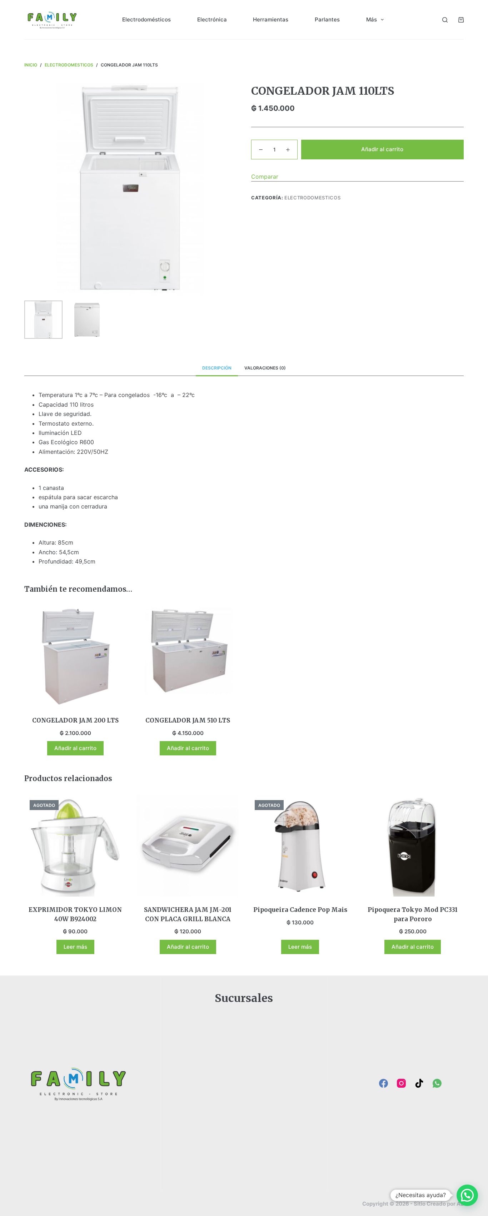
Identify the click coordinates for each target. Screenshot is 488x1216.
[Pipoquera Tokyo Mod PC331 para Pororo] (413, 846)
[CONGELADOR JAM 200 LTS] (75, 656)
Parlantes (327, 19)
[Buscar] (445, 20)
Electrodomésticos (146, 19)
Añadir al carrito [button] (75, 748)
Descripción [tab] (216, 368)
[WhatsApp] (437, 1083)
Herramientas (270, 19)
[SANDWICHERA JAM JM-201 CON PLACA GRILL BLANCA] (188, 846)
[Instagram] (401, 1083)
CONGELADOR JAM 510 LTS (187, 720)
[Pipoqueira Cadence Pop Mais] (300, 846)
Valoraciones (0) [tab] (265, 368)
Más (371, 19)
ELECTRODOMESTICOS (312, 197)
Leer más (75, 946)
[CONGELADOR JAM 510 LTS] (188, 656)
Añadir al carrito (382, 149)
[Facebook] (383, 1083)
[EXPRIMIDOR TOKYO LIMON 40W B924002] (75, 846)
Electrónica (212, 19)
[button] (467, 1195)
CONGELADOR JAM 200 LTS (75, 720)
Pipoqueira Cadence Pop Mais (300, 910)
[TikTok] (419, 1083)
